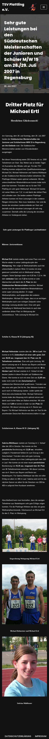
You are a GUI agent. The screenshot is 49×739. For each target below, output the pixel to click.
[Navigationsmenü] (44, 7)
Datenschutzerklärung (18, 736)
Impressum (40, 736)
